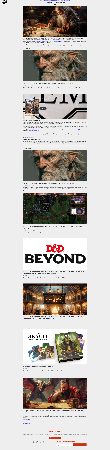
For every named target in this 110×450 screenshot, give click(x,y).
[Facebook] (34, 442)
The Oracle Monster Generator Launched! (39, 366)
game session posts (43, 133)
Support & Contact (59, 0)
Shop (55, 0)
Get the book (43, 108)
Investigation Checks (40, 41)
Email (57, 443)
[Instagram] (43, 442)
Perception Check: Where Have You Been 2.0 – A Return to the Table (49, 83)
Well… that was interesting (58, 41)
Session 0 (71, 133)
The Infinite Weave (66, 0)
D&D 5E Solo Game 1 (81, 133)
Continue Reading (26, 90)
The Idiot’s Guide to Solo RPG (33, 130)
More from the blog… (27, 423)
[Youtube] (40, 442)
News (45, 0)
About (43, 0)
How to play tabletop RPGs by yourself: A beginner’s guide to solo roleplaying (66, 129)
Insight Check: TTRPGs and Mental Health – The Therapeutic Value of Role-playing (54, 411)
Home (41, 0)
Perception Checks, (47, 41)
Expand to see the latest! (29, 146)
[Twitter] (37, 442)
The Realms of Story (50, 0)
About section (39, 134)
